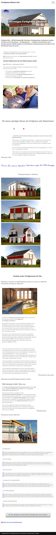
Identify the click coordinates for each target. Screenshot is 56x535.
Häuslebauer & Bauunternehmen (12, 126)
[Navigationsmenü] (53, 2)
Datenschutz (31, 533)
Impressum (24, 533)
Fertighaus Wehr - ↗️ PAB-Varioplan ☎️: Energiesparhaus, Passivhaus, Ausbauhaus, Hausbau (28, 128)
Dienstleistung (7, 130)
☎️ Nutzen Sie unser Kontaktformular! (11, 522)
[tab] (12, 126)
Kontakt (37, 533)
